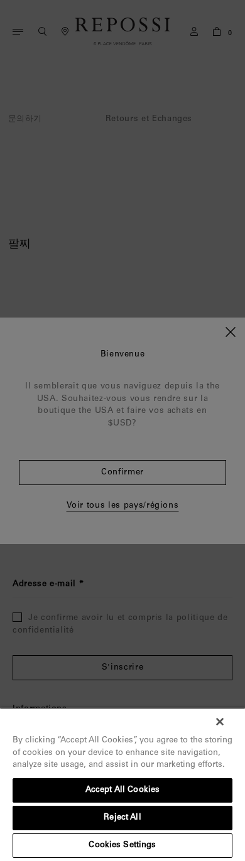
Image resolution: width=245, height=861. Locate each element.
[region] (122, 784)
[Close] (220, 721)
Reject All (122, 818)
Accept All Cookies (122, 790)
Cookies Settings (122, 846)
